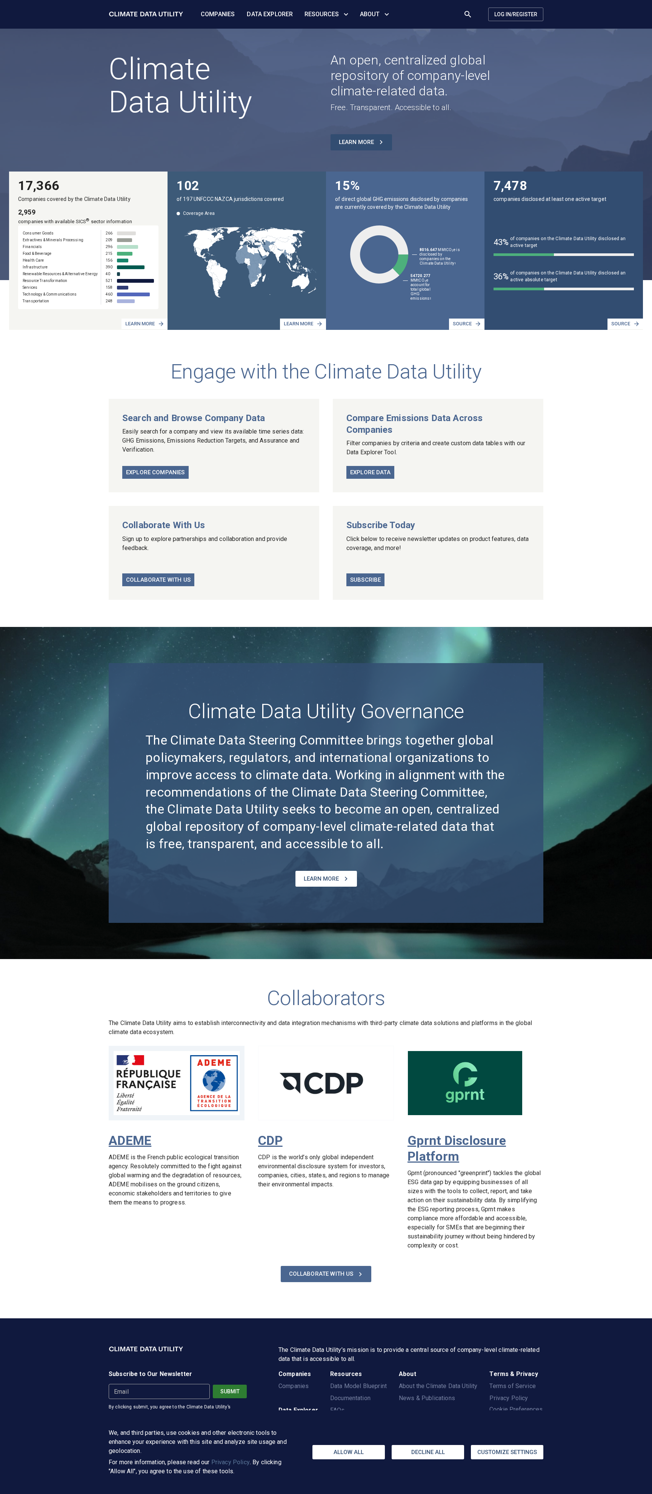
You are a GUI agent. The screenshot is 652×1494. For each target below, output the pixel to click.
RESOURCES (321, 14)
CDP (270, 1140)
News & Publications (427, 1398)
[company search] (467, 14)
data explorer (270, 14)
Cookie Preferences (516, 1409)
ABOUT (370, 14)
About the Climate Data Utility (438, 1386)
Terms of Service (512, 1386)
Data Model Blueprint (358, 1386)
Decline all (428, 1452)
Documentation (350, 1398)
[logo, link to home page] (146, 1354)
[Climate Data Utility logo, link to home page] (146, 14)
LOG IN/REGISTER (515, 14)
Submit (230, 1391)
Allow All (349, 1452)
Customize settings (507, 1452)
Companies (293, 1386)
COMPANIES (218, 14)
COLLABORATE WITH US (321, 1273)
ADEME (130, 1140)
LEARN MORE (356, 142)
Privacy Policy (230, 1462)
